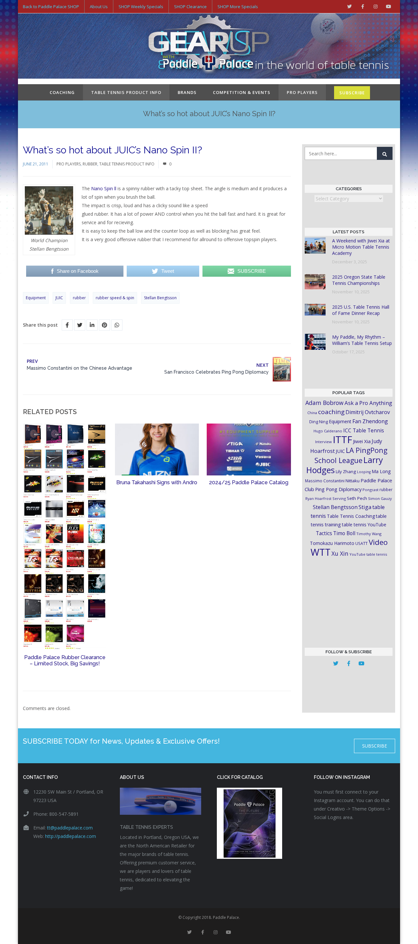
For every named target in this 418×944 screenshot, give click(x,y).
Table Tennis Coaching (351, 516)
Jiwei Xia (362, 441)
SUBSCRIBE (352, 93)
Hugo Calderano (328, 430)
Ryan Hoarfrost (318, 498)
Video (378, 542)
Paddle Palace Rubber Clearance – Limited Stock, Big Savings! (64, 660)
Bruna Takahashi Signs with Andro (156, 482)
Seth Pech (357, 498)
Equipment (36, 298)
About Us (99, 6)
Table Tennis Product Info (126, 92)
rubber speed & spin (115, 298)
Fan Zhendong (370, 421)
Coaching (62, 92)
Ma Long (381, 471)
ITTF (342, 439)
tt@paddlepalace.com (70, 828)
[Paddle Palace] (209, 46)
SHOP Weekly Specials (141, 6)
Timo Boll (344, 533)
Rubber (90, 164)
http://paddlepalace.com (70, 836)
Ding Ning (318, 422)
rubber (79, 298)
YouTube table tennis (368, 554)
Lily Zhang (346, 471)
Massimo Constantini (325, 480)
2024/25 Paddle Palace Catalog (248, 482)
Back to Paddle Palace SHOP (51, 6)
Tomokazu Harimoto (332, 543)
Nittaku (353, 481)
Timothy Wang (368, 533)
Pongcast (370, 489)
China (312, 412)
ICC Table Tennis (363, 430)
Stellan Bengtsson (160, 298)
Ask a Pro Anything (368, 403)
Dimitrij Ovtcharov (368, 412)
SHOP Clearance (190, 6)
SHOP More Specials (237, 6)
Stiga (365, 507)
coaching (331, 412)
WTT (320, 552)
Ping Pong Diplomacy (338, 489)
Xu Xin (339, 553)
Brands (187, 92)
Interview (323, 441)
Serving (339, 498)
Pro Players (302, 92)
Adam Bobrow (324, 403)
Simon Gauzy (380, 498)
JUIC (59, 298)
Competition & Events (241, 92)
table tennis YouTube (364, 524)
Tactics (324, 533)
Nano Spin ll (103, 188)
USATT (361, 543)
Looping (364, 472)
